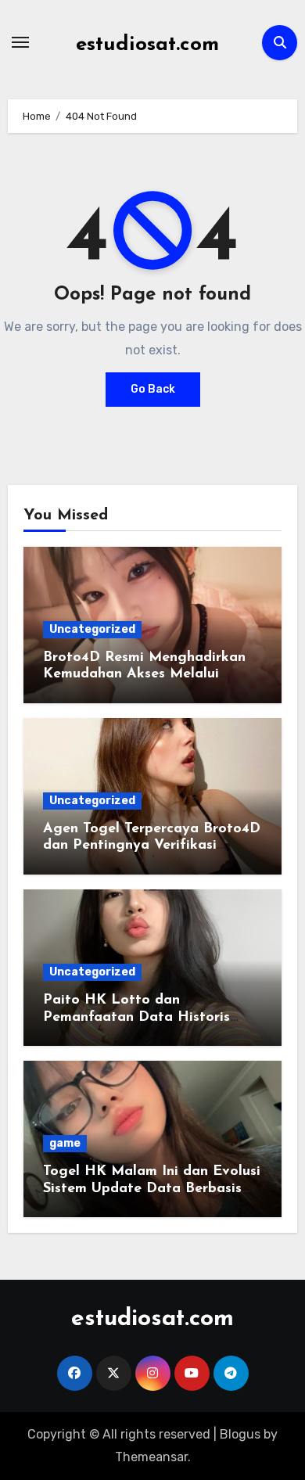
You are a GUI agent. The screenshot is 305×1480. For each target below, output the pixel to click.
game (65, 1143)
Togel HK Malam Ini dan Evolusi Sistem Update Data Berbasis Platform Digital (151, 1188)
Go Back (153, 389)
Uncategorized (92, 629)
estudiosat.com (147, 45)
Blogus (240, 1434)
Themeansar (151, 1456)
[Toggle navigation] (20, 42)
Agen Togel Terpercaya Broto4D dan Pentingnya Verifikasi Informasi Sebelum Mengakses (151, 846)
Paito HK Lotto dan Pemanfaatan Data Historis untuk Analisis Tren (136, 1017)
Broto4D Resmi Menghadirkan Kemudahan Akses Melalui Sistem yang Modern (144, 675)
